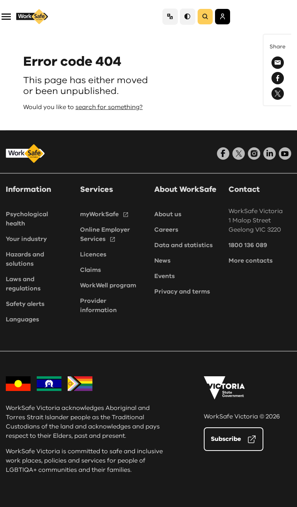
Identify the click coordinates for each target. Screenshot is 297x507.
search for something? (109, 107)
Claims (90, 270)
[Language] (170, 16)
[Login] (222, 16)
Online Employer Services (105, 234)
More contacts (251, 260)
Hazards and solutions (25, 259)
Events (164, 276)
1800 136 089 (248, 245)
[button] (6, 16)
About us (167, 214)
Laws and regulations (23, 284)
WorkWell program (108, 285)
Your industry (26, 239)
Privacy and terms (182, 291)
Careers (166, 229)
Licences (93, 254)
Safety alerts (25, 304)
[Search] (205, 16)
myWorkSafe (99, 214)
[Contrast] (188, 16)
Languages (22, 319)
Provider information (98, 305)
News (162, 260)
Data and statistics (183, 245)
